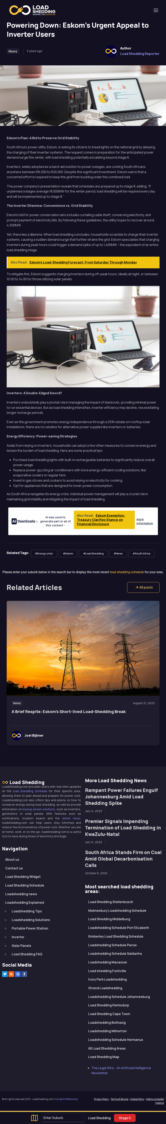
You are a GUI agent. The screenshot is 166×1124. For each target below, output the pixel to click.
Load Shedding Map (103, 1057)
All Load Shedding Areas (107, 1048)
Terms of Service (119, 1099)
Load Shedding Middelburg (109, 919)
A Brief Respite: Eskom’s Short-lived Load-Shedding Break (69, 711)
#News (118, 553)
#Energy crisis (44, 553)
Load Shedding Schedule (24, 885)
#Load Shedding (93, 553)
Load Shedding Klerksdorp (108, 1005)
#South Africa (141, 553)
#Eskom (68, 553)
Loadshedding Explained (24, 902)
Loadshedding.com (34, 10)
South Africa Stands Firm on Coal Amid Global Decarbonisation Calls (123, 858)
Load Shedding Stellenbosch (110, 902)
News (13, 51)
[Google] (18, 974)
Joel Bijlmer (34, 735)
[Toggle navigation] (156, 10)
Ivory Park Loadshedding (107, 979)
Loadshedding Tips (27, 911)
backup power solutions (38, 809)
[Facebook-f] (24, 974)
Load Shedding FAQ (27, 954)
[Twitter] (5, 974)
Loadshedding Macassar (107, 962)
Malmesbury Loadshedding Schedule (117, 910)
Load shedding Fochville (107, 971)
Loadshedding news (21, 894)
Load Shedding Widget (23, 876)
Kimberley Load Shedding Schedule (115, 936)
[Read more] (83, 648)
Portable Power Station (30, 928)
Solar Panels (21, 945)
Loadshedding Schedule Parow (112, 945)
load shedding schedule (30, 791)
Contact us (14, 868)
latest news (71, 818)
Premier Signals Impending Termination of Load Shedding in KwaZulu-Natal (123, 827)
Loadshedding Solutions (31, 920)
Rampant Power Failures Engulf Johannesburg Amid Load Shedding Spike (121, 796)
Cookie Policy (137, 1099)
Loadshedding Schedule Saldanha (115, 953)
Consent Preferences (66, 1099)
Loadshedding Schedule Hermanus (115, 1039)
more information (144, 521)
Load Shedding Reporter (140, 53)
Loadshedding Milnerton (107, 1031)
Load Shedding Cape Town (109, 1014)
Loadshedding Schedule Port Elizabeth (118, 927)
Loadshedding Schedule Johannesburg (119, 996)
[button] (143, 587)
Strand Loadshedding (105, 988)
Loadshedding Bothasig (107, 1022)
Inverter (18, 937)
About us (12, 859)
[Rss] (11, 974)
